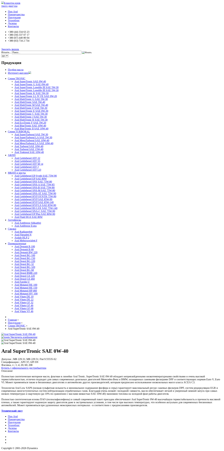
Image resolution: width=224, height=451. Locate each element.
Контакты (13, 26)
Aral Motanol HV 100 (26, 293)
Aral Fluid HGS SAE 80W (28, 217)
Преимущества (16, 14)
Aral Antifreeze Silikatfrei (27, 222)
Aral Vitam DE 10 (23, 296)
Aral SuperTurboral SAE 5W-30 (31, 134)
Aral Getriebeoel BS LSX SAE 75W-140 (35, 208)
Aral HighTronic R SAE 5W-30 (31, 119)
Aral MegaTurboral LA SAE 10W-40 (33, 143)
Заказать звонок (10, 49)
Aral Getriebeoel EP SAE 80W (30, 178)
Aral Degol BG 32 (24, 264)
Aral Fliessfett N (22, 234)
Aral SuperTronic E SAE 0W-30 (31, 111)
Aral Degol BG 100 (24, 255)
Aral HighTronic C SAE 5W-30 (31, 113)
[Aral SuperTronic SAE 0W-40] (18, 340)
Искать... (6, 52)
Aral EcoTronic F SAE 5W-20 (30, 122)
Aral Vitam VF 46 (23, 311)
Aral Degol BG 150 (24, 258)
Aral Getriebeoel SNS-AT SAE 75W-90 (35, 193)
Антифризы (14, 220)
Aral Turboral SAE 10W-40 (28, 146)
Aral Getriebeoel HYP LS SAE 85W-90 (35, 205)
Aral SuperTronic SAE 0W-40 (30, 81)
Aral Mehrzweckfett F (25, 240)
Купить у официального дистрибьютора (23, 368)
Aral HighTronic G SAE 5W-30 (31, 99)
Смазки (12, 228)
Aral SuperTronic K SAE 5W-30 (31, 93)
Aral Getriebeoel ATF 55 (27, 161)
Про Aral (13, 11)
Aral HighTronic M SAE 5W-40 (31, 105)
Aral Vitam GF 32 (23, 302)
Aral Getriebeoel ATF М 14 (28, 164)
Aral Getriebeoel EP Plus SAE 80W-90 (34, 214)
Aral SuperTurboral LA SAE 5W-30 (33, 137)
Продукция (14, 17)
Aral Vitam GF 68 (23, 308)
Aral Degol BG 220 (24, 261)
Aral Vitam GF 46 (23, 305)
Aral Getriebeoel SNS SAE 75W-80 (33, 181)
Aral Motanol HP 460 (25, 290)
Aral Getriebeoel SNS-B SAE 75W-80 (34, 187)
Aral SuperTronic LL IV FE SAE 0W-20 (35, 96)
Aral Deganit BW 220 (25, 252)
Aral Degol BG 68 (24, 270)
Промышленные (17, 243)
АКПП (12, 155)
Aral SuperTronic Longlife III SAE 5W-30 (36, 87)
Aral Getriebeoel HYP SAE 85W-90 (33, 199)
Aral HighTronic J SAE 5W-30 (30, 116)
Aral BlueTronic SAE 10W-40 (30, 125)
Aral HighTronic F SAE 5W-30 (30, 108)
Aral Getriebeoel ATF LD (27, 169)
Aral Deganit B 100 (24, 246)
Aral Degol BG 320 (24, 267)
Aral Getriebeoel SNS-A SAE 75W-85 (34, 184)
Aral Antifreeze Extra (25, 225)
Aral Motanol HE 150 (25, 287)
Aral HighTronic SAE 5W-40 (29, 102)
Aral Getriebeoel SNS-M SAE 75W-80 (34, 190)
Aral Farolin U (22, 281)
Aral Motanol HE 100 (25, 284)
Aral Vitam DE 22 (23, 299)
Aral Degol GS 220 (24, 276)
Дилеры (12, 23)
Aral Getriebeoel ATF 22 (27, 158)
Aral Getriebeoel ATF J (26, 167)
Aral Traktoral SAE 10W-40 (29, 152)
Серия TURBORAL (19, 131)
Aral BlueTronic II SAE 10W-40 (31, 128)
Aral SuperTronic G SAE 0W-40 (31, 84)
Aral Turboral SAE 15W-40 (28, 149)
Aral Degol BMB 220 (25, 273)
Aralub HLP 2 (21, 237)
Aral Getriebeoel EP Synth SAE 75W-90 (35, 175)
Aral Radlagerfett (23, 231)
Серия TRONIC (16, 78)
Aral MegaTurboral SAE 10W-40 (31, 140)
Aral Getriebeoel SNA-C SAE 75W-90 (34, 211)
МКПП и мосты (17, 172)
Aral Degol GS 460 (24, 278)
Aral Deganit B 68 (24, 249)
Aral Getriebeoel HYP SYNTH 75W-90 (35, 196)
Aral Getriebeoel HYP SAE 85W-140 (34, 202)
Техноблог (14, 20)
